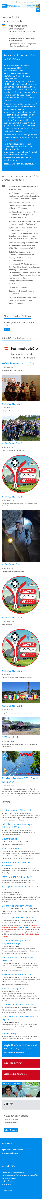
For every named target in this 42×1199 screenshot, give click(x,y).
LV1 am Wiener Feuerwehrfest (17, 905)
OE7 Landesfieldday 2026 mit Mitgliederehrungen (16, 942)
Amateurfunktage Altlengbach (16, 810)
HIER (7, 329)
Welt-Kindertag (9, 1033)
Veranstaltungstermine (15, 1073)
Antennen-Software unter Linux (17, 974)
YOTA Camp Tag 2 (12, 670)
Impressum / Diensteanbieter (12, 1150)
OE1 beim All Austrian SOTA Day (17, 1004)
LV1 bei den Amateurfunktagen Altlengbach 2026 (17, 826)
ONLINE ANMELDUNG (24, 927)
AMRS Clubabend (10, 848)
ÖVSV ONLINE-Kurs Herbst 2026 (17, 917)
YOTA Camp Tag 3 (12, 617)
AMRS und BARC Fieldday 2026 (17, 877)
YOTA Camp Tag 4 (12, 564)
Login (38, 2)
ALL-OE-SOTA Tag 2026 (13, 988)
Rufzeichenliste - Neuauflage (18, 363)
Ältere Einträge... (11, 1130)
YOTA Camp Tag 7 (12, 403)
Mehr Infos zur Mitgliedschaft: (14, 1052)
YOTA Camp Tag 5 (12, 496)
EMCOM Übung (9, 838)
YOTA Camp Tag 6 (12, 443)
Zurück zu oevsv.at (13, 1062)
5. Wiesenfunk (10, 737)
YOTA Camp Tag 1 (12, 705)
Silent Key (8, 1103)
